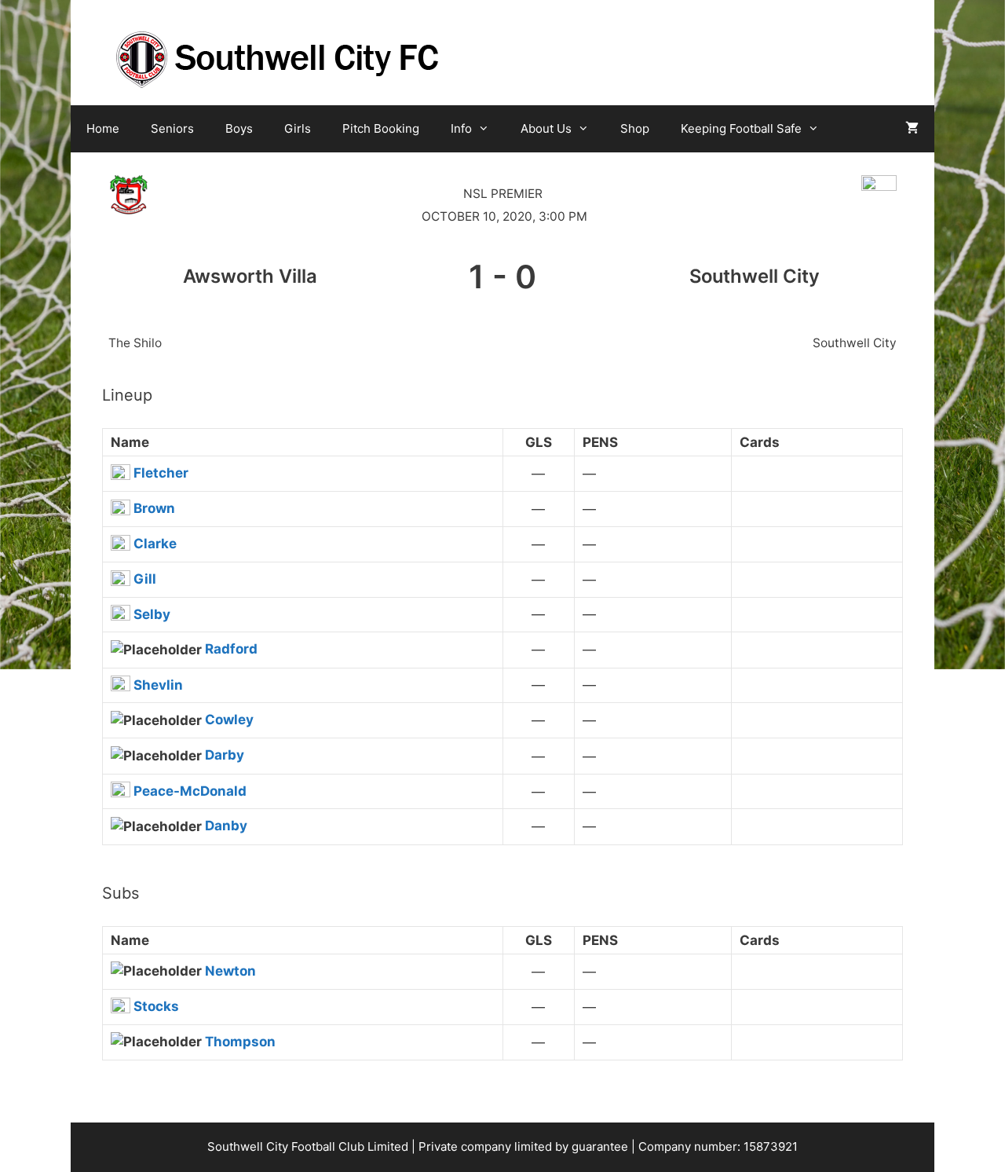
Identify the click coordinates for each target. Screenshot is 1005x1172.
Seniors (172, 128)
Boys (239, 128)
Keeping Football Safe (741, 128)
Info (461, 128)
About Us (546, 128)
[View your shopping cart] (912, 128)
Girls (297, 128)
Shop (634, 128)
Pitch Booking (380, 128)
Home (102, 128)
